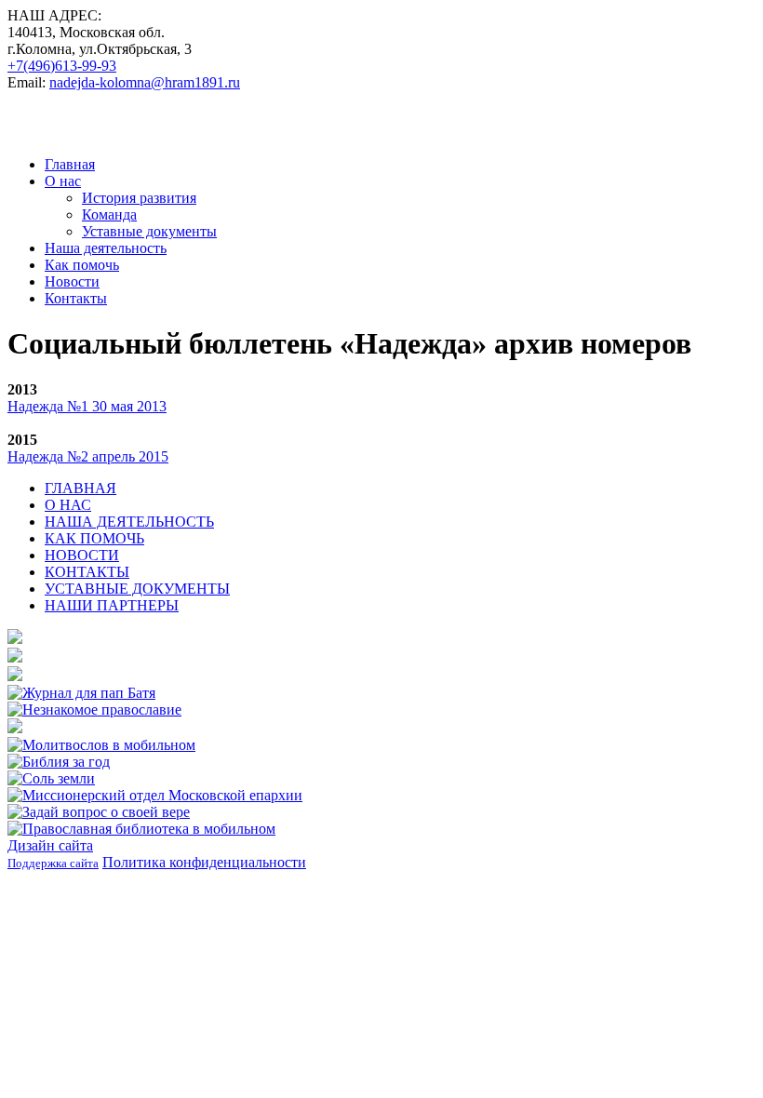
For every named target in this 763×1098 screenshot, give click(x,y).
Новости (72, 281)
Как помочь (82, 265)
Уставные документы (149, 231)
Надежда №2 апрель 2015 (87, 456)
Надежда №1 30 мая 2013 (87, 406)
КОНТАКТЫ (87, 572)
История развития (139, 198)
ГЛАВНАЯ (80, 488)
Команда (109, 214)
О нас (63, 181)
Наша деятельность (106, 248)
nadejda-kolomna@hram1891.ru (144, 82)
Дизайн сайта (50, 845)
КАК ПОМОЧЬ (94, 538)
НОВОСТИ (82, 555)
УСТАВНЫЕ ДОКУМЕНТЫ (137, 588)
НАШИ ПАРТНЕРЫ (112, 605)
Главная (70, 164)
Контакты (76, 298)
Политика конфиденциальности (204, 862)
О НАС (68, 505)
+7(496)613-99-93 (61, 66)
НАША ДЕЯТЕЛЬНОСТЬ (129, 521)
